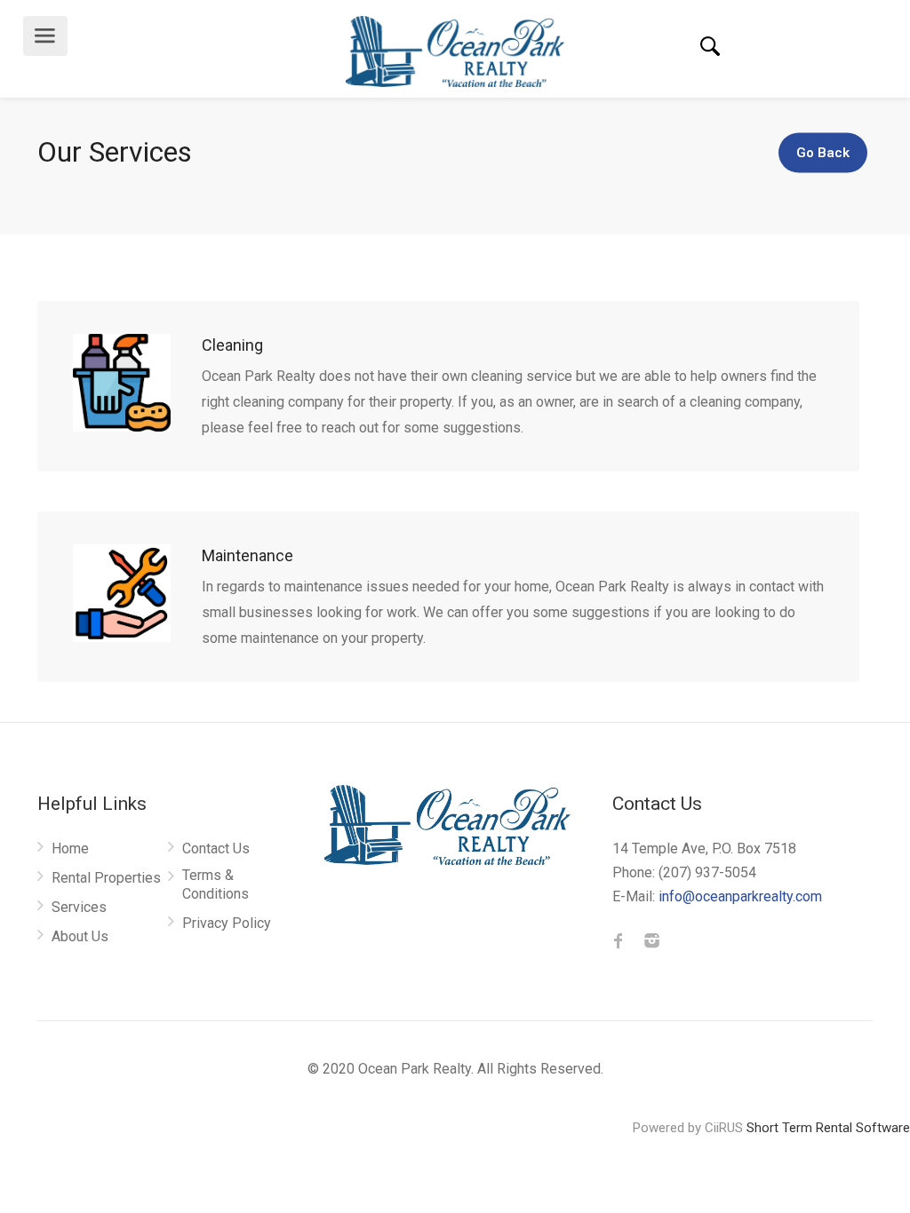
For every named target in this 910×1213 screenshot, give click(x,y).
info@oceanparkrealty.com (740, 896)
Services (79, 907)
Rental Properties (106, 877)
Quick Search (710, 46)
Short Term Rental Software (828, 1128)
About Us (80, 936)
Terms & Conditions (215, 884)
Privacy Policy (226, 923)
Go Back (823, 153)
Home (70, 848)
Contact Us (216, 848)
